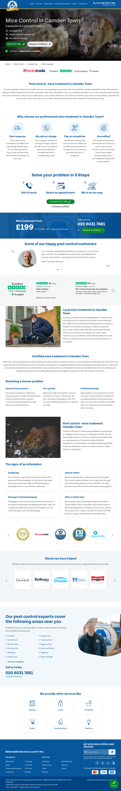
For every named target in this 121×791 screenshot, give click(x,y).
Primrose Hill (12, 648)
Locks (44, 768)
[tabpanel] (60, 259)
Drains (63, 768)
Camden (11, 636)
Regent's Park (46, 644)
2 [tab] (59, 269)
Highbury (44, 653)
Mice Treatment (48, 64)
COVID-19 (28, 765)
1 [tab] (57, 269)
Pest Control (18, 64)
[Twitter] (108, 763)
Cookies (28, 772)
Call (105, 3)
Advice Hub (10, 761)
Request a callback (38, 44)
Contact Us (10, 772)
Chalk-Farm (12, 657)
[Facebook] (97, 763)
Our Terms (28, 768)
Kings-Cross (45, 636)
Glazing (45, 772)
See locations (16, 662)
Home (8, 64)
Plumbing (45, 761)
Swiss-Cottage (46, 657)
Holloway (11, 653)
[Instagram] (103, 763)
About (8, 765)
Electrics (64, 765)
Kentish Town (13, 644)
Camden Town (33, 64)
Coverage (28, 761)
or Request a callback (60, 206)
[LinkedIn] (113, 763)
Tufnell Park (12, 640)
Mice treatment (26, 221)
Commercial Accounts (14, 768)
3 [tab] (62, 269)
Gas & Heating (66, 761)
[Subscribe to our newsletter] (112, 752)
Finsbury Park (46, 640)
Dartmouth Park (47, 648)
